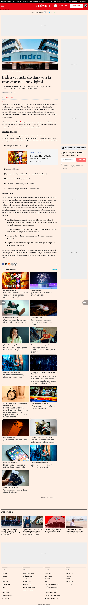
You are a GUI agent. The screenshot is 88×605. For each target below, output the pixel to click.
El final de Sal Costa (11, 1)
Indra (12, 97)
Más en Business (7, 512)
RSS (46, 581)
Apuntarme (81, 160)
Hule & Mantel (28, 590)
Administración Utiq (51, 598)
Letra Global (27, 581)
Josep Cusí (19, 1)
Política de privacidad (52, 584)
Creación (5, 581)
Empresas (7, 97)
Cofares (43, 1)
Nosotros (48, 573)
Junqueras (64, 1)
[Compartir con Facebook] (3, 264)
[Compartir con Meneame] (9, 264)
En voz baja (5, 598)
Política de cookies (51, 587)
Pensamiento (6, 584)
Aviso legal (48, 576)
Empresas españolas (51, 593)
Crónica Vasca (28, 576)
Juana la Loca (49, 1)
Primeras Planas (7, 595)
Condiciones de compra (52, 595)
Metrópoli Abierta (29, 573)
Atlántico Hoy (28, 584)
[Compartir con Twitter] (6, 264)
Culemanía (26, 579)
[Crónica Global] (44, 5)
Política (4, 573)
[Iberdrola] (52, 12)
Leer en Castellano (5, 9)
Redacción (5, 101)
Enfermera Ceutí (36, 1)
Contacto (48, 579)
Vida (3, 579)
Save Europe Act (57, 1)
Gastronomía (6, 593)
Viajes (3, 587)
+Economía (5, 590)
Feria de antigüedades (72, 1)
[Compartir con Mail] (12, 264)
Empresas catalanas (51, 590)
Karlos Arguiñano (82, 1)
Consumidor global (29, 587)
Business (4, 74)
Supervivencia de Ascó (27, 1)
